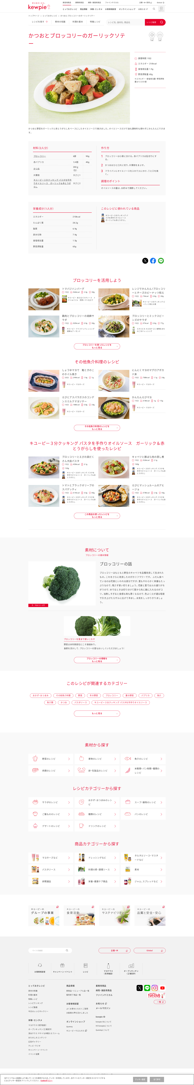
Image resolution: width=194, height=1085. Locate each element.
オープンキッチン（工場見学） (131, 972)
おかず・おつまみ (41, 695)
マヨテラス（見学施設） (108, 972)
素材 (137, 869)
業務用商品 (79, 3)
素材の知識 (60, 22)
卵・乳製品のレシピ (98, 770)
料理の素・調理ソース (99, 869)
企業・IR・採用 (144, 3)
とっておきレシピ (70, 9)
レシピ (85, 972)
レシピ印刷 (152, 35)
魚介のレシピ (141, 759)
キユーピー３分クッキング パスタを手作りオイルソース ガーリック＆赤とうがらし (53, 183)
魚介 (159, 695)
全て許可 (156, 1079)
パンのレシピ (141, 814)
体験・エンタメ (96, 9)
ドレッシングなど (97, 858)
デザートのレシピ (51, 826)
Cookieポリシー (47, 1081)
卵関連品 (46, 881)
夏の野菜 (130, 695)
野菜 (80, 695)
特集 (95, 22)
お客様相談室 (110, 9)
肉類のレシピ (49, 770)
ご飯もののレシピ (51, 814)
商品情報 (83, 9)
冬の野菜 (94, 695)
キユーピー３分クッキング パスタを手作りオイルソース (120, 702)
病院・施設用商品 (94, 3)
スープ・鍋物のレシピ (145, 802)
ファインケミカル (112, 3)
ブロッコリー (40, 156)
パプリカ (145, 695)
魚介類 (50, 702)
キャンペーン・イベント (62, 972)
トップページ (33, 16)
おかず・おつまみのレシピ (100, 802)
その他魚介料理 (63, 695)
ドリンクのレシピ (97, 826)
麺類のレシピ (95, 814)
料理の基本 (78, 22)
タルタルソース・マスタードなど (146, 857)
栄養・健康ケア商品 (98, 881)
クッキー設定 (140, 1079)
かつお (37, 169)
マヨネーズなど (50, 858)
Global (159, 3)
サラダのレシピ (50, 802)
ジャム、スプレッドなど (146, 881)
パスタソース (80, 702)
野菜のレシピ (49, 759)
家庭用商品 (67, 3)
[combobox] (136, 22)
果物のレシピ (95, 759)
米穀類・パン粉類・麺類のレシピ (147, 770)
